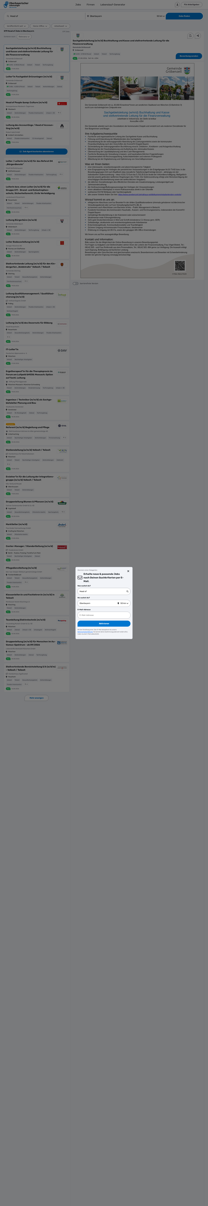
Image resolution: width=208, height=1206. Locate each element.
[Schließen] (128, 571)
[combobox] (103, 591)
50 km (123, 603)
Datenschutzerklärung (85, 632)
